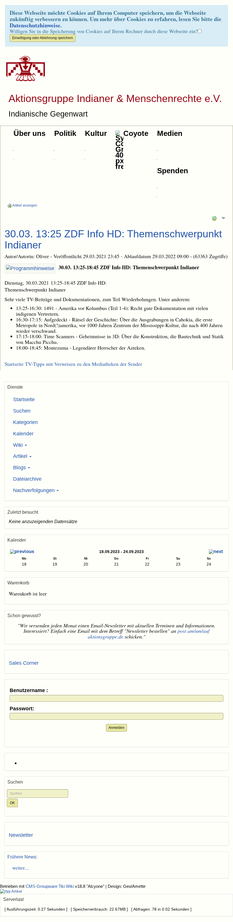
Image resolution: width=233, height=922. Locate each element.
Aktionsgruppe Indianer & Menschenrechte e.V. (115, 98)
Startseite (24, 399)
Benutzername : (29, 690)
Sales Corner (24, 663)
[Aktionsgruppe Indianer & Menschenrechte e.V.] (23, 68)
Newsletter (21, 835)
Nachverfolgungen (34, 490)
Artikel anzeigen (24, 205)
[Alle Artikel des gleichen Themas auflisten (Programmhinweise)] (30, 269)
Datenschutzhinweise (35, 25)
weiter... (19, 867)
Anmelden (116, 728)
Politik (65, 133)
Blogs (20, 467)
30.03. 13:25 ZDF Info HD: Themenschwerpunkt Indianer (113, 239)
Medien (169, 133)
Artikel (21, 456)
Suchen (21, 411)
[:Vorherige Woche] (22, 552)
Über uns (29, 133)
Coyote (135, 133)
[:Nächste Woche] (216, 552)
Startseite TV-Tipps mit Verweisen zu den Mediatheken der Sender (73, 363)
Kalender (23, 433)
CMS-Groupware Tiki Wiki (50, 886)
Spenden (172, 170)
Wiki (18, 445)
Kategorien (25, 422)
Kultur (96, 133)
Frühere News (21, 856)
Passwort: (22, 708)
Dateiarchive (27, 479)
